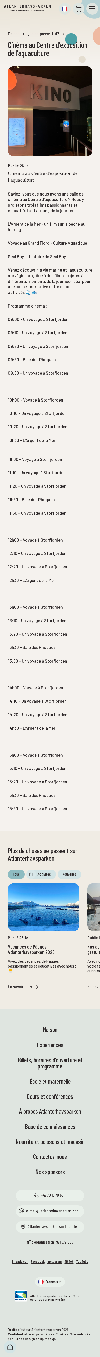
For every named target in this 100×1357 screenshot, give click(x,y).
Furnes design (24, 1339)
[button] (65, 9)
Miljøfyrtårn (56, 1299)
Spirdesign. (48, 1339)
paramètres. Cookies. (52, 1334)
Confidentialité (19, 1334)
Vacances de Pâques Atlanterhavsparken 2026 (31, 949)
